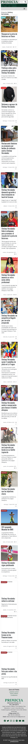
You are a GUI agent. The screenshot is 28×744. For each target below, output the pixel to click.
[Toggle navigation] (24, 9)
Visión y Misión (14, 693)
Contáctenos (14, 695)
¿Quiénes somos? (14, 692)
